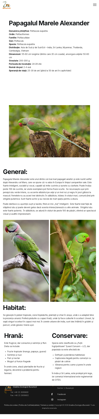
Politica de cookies (11, 405)
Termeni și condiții (47, 405)
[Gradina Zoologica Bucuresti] (6, 5)
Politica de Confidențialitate (29, 405)
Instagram (61, 399)
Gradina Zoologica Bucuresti (79, 405)
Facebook (61, 394)
